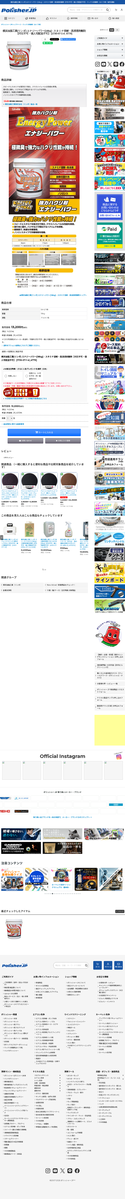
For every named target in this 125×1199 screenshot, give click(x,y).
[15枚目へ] (70, 893)
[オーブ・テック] (28, 798)
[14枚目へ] (68, 893)
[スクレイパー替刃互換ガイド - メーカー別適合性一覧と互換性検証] (11, 879)
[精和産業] (92, 804)
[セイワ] (74, 804)
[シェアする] (45, 39)
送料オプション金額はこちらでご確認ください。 (22, 345)
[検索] (107, 10)
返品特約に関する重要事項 (13, 424)
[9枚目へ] (59, 893)
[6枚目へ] (54, 893)
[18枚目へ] (76, 893)
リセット (121, 911)
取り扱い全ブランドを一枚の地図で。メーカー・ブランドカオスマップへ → (62, 817)
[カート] (116, 10)
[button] (10, 18)
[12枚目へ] (65, 893)
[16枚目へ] (72, 893)
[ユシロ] (45, 811)
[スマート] (40, 804)
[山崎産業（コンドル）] (28, 811)
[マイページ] (121, 10)
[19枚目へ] (78, 893)
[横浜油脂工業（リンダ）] (63, 811)
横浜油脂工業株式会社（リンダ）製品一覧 (21, 104)
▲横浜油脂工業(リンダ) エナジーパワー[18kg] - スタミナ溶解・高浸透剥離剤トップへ (53, 295)
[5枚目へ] (52, 893)
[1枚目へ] (45, 893)
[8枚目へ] (57, 893)
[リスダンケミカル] (97, 811)
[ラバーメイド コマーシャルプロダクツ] (80, 811)
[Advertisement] (109, 730)
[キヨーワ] (115, 798)
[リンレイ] (115, 811)
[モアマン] (11, 811)
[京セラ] (97, 798)
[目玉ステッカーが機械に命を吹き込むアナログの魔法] (86, 879)
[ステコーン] (23, 804)
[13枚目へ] (67, 893)
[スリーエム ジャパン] (57, 804)
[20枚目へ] (79, 893)
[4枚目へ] (50, 893)
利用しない (12, 376)
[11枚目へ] (63, 893)
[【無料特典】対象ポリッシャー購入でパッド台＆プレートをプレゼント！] (61, 879)
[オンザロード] (45, 798)
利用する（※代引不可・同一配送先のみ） (35, 376)
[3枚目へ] (48, 893)
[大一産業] (109, 804)
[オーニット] (11, 798)
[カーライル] (63, 798)
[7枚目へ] (56, 893)
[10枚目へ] (61, 893)
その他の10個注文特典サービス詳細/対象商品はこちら (26, 398)
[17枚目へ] (74, 893)
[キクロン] (80, 798)
